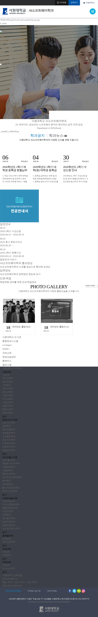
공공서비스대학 (9, 420)
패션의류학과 (8, 522)
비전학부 (6, 555)
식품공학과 (7, 470)
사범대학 (6, 372)
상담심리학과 (8, 450)
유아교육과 (7, 388)
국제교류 (6, 353)
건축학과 (6, 515)
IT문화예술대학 (9, 498)
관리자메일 (52, 591)
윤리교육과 (7, 392)
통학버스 (6, 361)
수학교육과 (7, 402)
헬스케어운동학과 (11, 488)
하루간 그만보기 (10, 64)
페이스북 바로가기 (70, 591)
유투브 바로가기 (74, 591)
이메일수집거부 (34, 591)
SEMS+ (6, 349)
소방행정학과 (8, 436)
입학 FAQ (17, 585)
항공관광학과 (8, 429)
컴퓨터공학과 (8, 525)
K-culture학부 (8, 568)
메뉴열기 (93, 11)
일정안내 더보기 (8, 259)
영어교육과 (7, 381)
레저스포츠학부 (9, 491)
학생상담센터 (9, 357)
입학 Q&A (7, 585)
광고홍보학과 (8, 518)
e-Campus (7, 345)
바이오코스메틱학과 (12, 477)
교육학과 (6, 385)
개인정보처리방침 (13, 591)
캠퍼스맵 (6, 365)
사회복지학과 (8, 443)
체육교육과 (7, 409)
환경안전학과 (8, 474)
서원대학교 (90, 3)
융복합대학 (7, 536)
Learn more (92, 286)
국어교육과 (7, 378)
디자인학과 (7, 511)
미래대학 (6, 549)
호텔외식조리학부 (11, 463)
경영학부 (6, 426)
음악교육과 (7, 413)
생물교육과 (7, 406)
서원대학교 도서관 (11, 337)
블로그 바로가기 (79, 591)
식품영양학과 (8, 467)
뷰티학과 (6, 481)
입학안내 (74, 2)
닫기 (4, 416)
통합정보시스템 (10, 341)
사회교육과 (7, 395)
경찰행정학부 (8, 433)
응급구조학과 (8, 440)
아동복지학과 (8, 447)
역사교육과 (7, 399)
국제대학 (6, 562)
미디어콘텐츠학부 (11, 504)
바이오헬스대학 (9, 457)
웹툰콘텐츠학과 (9, 508)
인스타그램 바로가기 (83, 591)
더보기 (65, 136)
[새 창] (19, 191)
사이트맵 (62, 2)
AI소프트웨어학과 (11, 528)
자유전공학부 (8, 542)
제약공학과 (7, 484)
